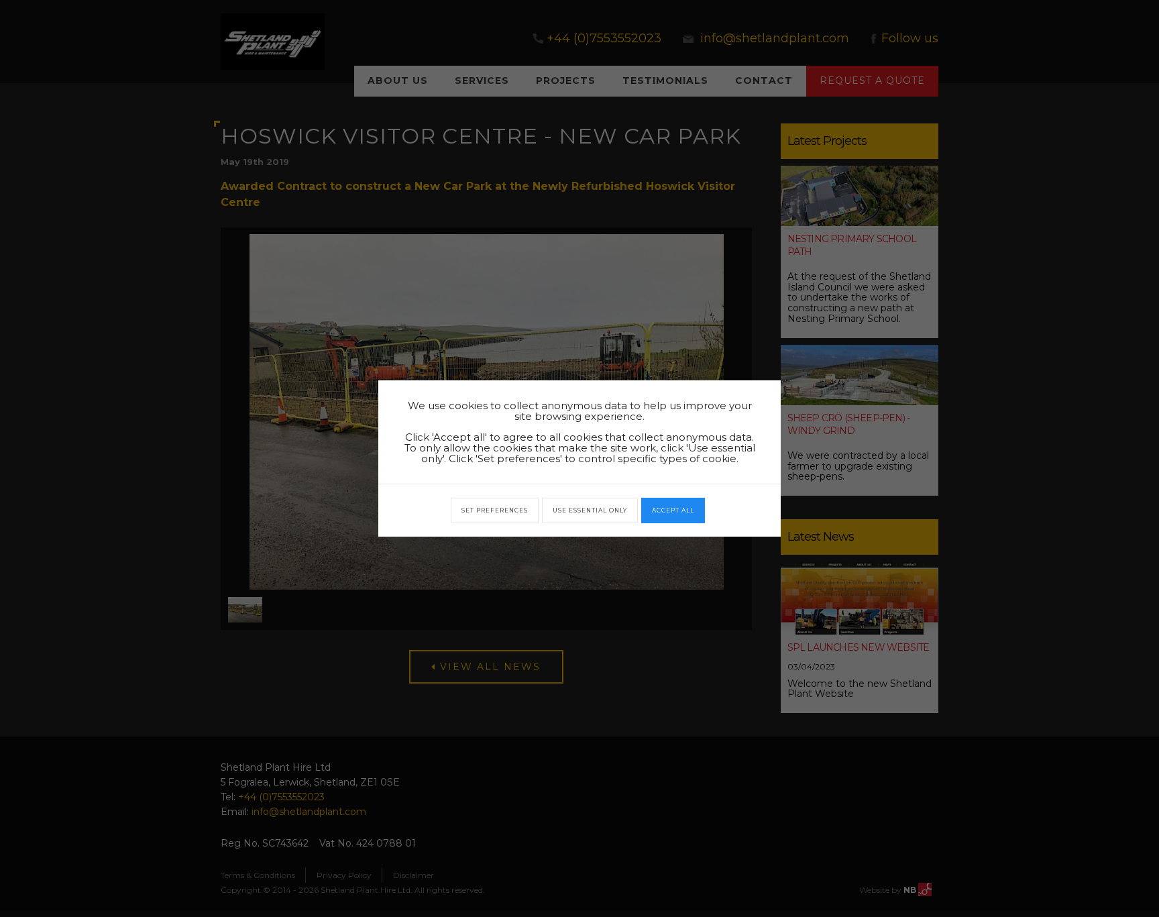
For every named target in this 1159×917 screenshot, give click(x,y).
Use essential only (590, 510)
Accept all (673, 510)
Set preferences (494, 510)
